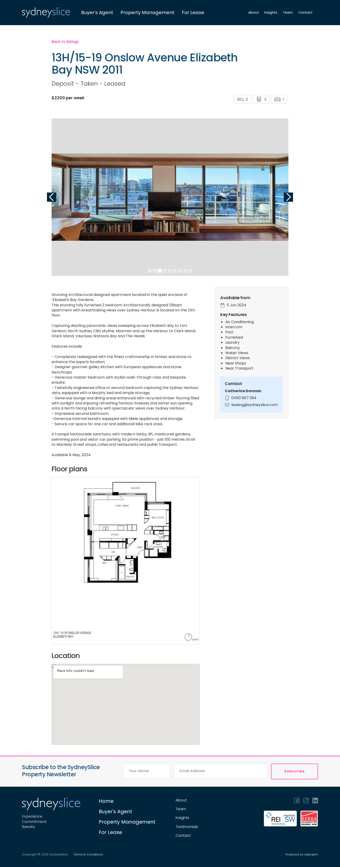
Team (288, 12)
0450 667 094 (244, 398)
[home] (46, 12)
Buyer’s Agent (97, 12)
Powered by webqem (301, 854)
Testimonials (187, 826)
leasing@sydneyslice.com (254, 405)
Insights (270, 12)
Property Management (147, 12)
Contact (305, 12)
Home (106, 801)
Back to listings (65, 41)
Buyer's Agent (115, 811)
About (253, 12)
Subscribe (294, 771)
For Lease (193, 12)
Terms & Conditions (88, 854)
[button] (51, 197)
